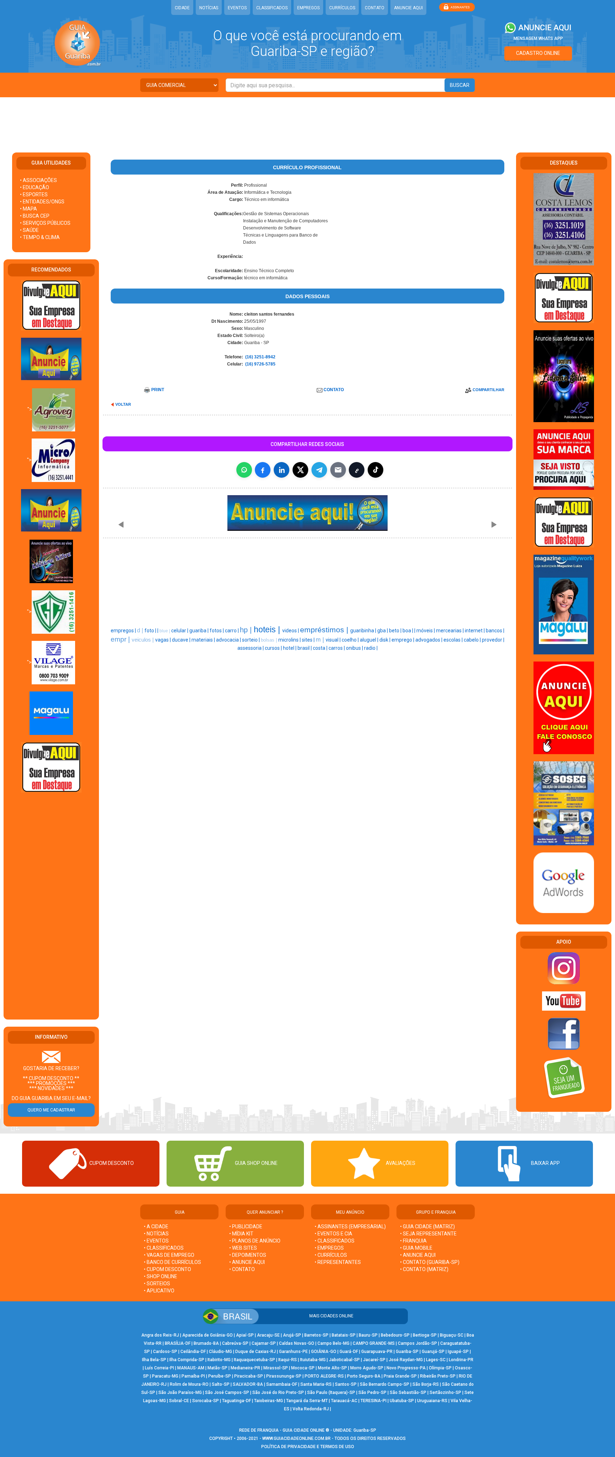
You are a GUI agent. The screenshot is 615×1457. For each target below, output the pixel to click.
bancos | (495, 630)
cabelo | (473, 640)
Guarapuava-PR (377, 1351)
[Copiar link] (356, 470)
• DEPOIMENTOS (247, 1255)
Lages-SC (436, 1359)
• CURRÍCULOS (331, 1255)
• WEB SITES (243, 1248)
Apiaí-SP (245, 1335)
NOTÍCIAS (208, 7)
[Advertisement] (307, 120)
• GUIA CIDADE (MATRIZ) (427, 1226)
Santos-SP (346, 1384)
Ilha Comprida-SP (186, 1359)
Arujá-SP (292, 1335)
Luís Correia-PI (159, 1367)
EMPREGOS (308, 7)
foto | (150, 630)
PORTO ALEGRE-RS (324, 1376)
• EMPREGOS (329, 1248)
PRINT (157, 389)
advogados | (429, 640)
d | (140, 630)
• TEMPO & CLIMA (40, 237)
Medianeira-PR (245, 1367)
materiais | (203, 640)
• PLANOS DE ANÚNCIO (254, 1241)
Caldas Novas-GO (296, 1343)
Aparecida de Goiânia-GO (207, 1335)
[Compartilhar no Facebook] (262, 470)
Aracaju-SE (268, 1335)
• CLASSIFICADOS (164, 1248)
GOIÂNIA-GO (323, 1351)
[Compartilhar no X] (300, 470)
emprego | (403, 640)
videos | (291, 630)
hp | (247, 630)
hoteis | (268, 629)
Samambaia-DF (281, 1384)
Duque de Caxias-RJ (255, 1351)
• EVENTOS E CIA (333, 1233)
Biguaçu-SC (451, 1335)
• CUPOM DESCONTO (167, 1269)
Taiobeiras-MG (268, 1400)
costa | (320, 648)
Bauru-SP (368, 1335)
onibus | (355, 648)
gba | (383, 630)
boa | (408, 630)
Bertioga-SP (425, 1335)
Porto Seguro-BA (363, 1376)
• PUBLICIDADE (245, 1226)
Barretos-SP (316, 1335)
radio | (371, 648)
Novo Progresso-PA (406, 1367)
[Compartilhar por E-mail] (338, 470)
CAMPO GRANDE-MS (374, 1343)
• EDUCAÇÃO (34, 187)
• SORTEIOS (157, 1283)
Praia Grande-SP (400, 1376)
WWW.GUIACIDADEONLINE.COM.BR (296, 1438)
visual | (334, 640)
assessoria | (251, 648)
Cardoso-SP (165, 1351)
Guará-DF (349, 1351)
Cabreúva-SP (235, 1343)
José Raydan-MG (406, 1359)
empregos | (124, 630)
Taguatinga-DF (236, 1400)
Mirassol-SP (275, 1367)
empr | (121, 639)
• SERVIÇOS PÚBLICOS (45, 223)
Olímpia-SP (440, 1367)
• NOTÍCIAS (156, 1233)
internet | (475, 630)
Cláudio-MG (220, 1351)
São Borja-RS (425, 1384)
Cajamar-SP (264, 1343)
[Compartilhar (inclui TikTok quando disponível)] (375, 470)
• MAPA (28, 209)
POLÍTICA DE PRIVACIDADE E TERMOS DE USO (307, 1446)
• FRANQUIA (414, 1241)
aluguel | (369, 640)
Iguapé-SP (458, 1351)
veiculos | (143, 640)
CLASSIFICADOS (272, 7)
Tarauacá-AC (344, 1400)
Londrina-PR (461, 1359)
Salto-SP (221, 1384)
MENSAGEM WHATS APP (538, 38)
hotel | (290, 648)
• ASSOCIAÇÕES (38, 180)
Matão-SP (217, 1367)
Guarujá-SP (433, 1351)
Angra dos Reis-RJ (160, 1335)
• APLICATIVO (159, 1290)
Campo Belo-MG (333, 1343)
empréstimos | (325, 630)
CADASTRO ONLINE (538, 53)
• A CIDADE (156, 1226)
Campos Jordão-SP (417, 1343)
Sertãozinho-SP (445, 1392)
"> (29, 409)
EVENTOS (237, 7)
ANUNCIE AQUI (408, 7)
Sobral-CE (179, 1400)
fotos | (217, 630)
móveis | (426, 630)
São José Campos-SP (227, 1392)
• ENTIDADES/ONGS (42, 201)
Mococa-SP (303, 1367)
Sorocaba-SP (205, 1400)
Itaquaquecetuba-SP (254, 1359)
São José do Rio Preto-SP (278, 1392)
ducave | (181, 640)
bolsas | (269, 640)
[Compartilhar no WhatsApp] (244, 470)
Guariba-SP (407, 1351)
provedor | (493, 640)
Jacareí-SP (374, 1359)
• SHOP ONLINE (160, 1276)
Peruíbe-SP (219, 1376)
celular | (180, 630)
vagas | (163, 640)
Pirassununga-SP (283, 1376)
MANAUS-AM (190, 1367)
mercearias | (450, 630)
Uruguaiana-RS (432, 1400)
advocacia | (229, 640)
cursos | (274, 648)
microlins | (290, 640)
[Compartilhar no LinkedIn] (281, 470)
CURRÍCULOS (342, 7)
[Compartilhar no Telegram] (319, 470)
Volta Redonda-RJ (311, 1408)
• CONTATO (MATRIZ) (424, 1269)
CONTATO (374, 7)
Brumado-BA (206, 1343)
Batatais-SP (344, 1335)
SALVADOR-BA (248, 1384)
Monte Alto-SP (332, 1367)
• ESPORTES (34, 194)
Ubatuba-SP (402, 1400)
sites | (309, 640)
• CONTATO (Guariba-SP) (429, 1262)
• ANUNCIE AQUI (247, 1262)
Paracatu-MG (165, 1376)
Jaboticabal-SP (344, 1359)
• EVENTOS (156, 1241)
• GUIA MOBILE (416, 1248)
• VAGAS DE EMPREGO (169, 1255)
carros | (337, 648)
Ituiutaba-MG (313, 1359)
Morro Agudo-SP (366, 1367)
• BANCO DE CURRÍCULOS (172, 1262)
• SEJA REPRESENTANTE (429, 1233)
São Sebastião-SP (408, 1392)
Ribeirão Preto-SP (438, 1376)
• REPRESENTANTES (338, 1262)
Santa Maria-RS (316, 1384)
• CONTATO (242, 1269)
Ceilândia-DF (193, 1351)
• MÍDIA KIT (241, 1233)
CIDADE (182, 7)
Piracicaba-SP (248, 1376)
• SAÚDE (29, 230)
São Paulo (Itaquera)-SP (331, 1392)
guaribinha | (363, 630)
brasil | (305, 648)
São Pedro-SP (372, 1392)
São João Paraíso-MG (180, 1392)
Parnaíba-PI (193, 1376)
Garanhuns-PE (293, 1351)
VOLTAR (123, 404)
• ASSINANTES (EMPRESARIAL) (350, 1226)
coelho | (351, 640)
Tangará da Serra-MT (307, 1400)
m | (321, 639)
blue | (165, 630)
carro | (232, 630)
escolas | (453, 640)
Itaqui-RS (287, 1359)
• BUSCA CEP (34, 216)
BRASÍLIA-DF (177, 1343)
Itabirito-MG (219, 1359)
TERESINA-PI (374, 1400)
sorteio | (251, 640)
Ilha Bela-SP (154, 1359)
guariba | (199, 630)
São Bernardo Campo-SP (384, 1384)
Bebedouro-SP (395, 1335)
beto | (396, 630)
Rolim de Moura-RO (189, 1384)
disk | (385, 640)
